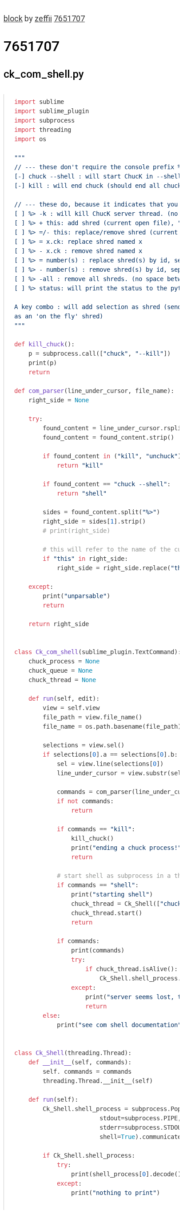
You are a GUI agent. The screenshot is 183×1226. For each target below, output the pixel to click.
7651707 (69, 18)
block (13, 18)
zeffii (43, 18)
